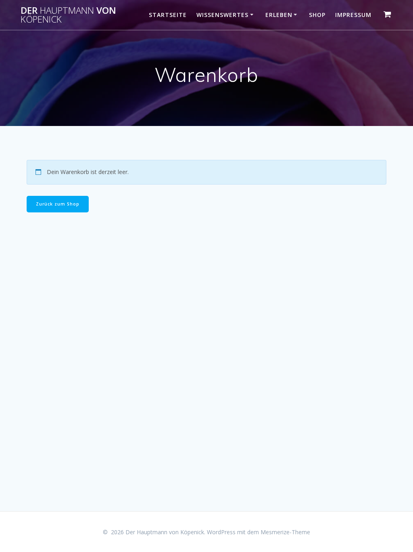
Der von (68, 15)
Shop (317, 15)
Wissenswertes (222, 15)
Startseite (168, 15)
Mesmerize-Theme (285, 532)
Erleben (278, 15)
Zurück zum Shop (57, 204)
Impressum (353, 15)
